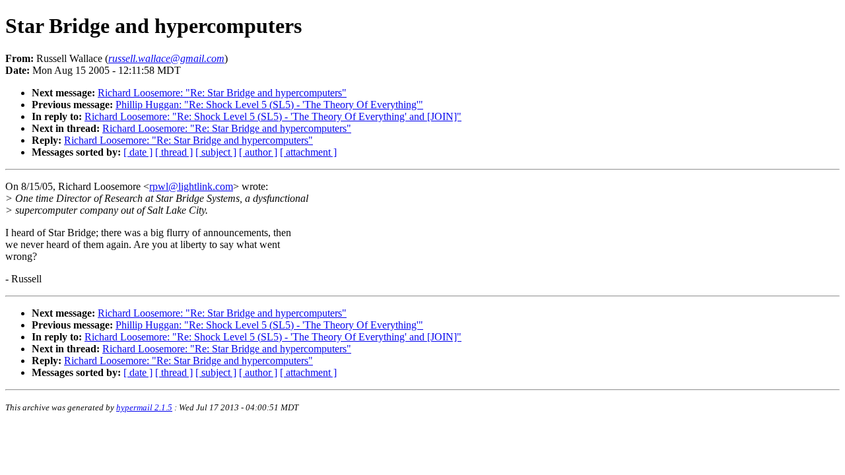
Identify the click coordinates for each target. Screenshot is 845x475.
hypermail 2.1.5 (144, 407)
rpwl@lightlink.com (191, 186)
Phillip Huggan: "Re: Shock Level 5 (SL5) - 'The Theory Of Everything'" (269, 104)
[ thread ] (174, 152)
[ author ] (258, 152)
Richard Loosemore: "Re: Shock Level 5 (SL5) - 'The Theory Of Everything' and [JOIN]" (272, 116)
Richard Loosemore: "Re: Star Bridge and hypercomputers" (222, 92)
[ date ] (137, 152)
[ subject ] (215, 152)
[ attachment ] (308, 152)
